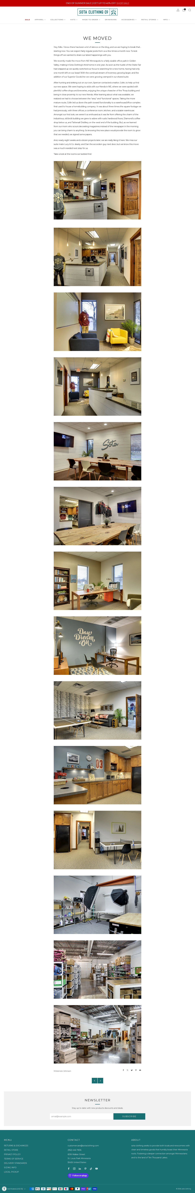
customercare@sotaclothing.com (83, 1145)
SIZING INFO (10, 1167)
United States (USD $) (14, 1189)
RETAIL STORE (11, 1150)
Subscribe (129, 1116)
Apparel (39, 20)
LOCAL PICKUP (11, 1172)
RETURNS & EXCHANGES (16, 1145)
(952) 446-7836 (74, 1150)
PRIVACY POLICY (12, 1154)
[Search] (189, 10)
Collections (57, 20)
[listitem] (97, 3)
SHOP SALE (123, 3)
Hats (72, 20)
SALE (27, 20)
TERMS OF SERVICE (13, 1159)
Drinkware (111, 20)
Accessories (128, 20)
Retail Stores (148, 20)
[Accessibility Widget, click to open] (4, 1189)
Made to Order (90, 20)
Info (165, 20)
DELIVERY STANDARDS (15, 1163)
